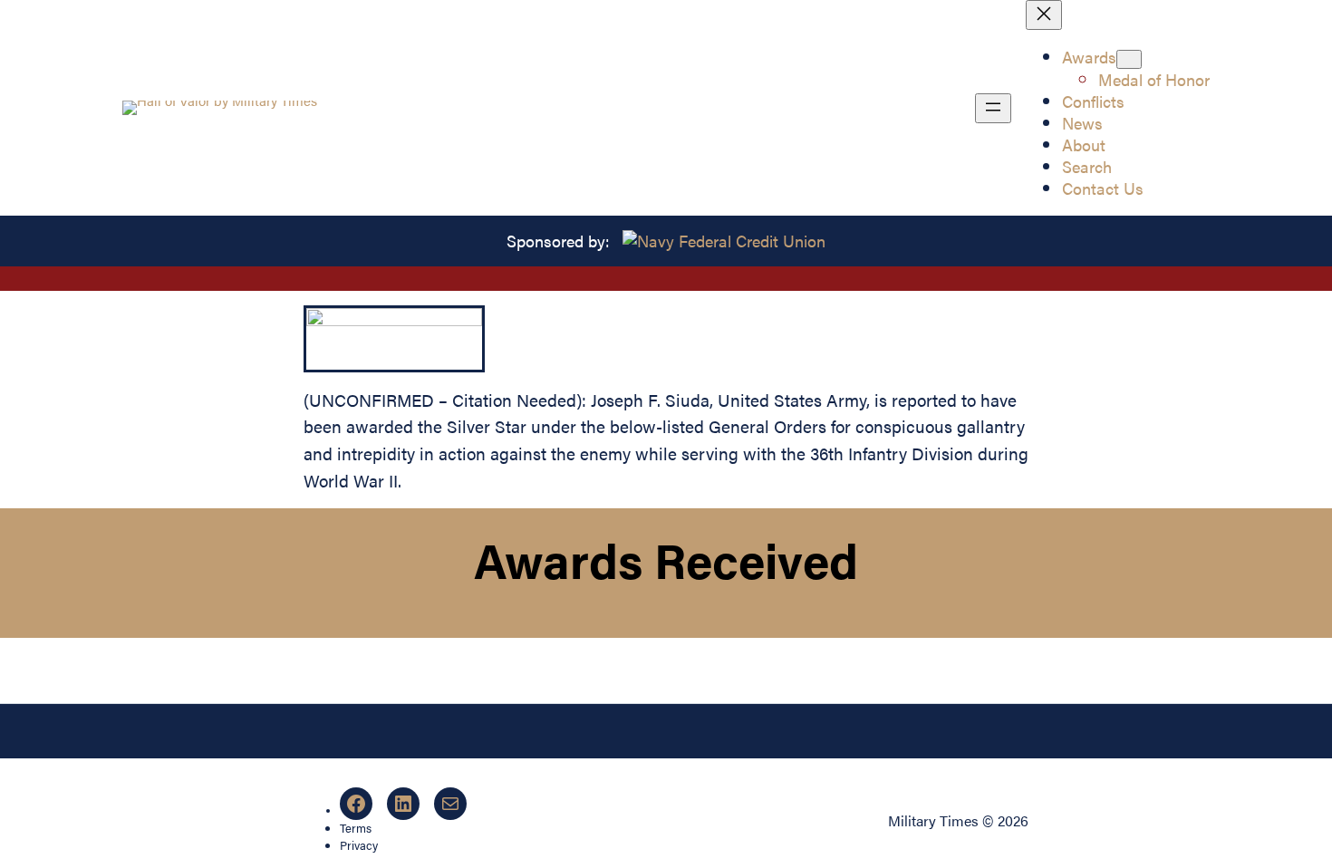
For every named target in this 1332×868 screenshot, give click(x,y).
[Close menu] (1044, 15)
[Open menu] (993, 108)
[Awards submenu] (1129, 59)
